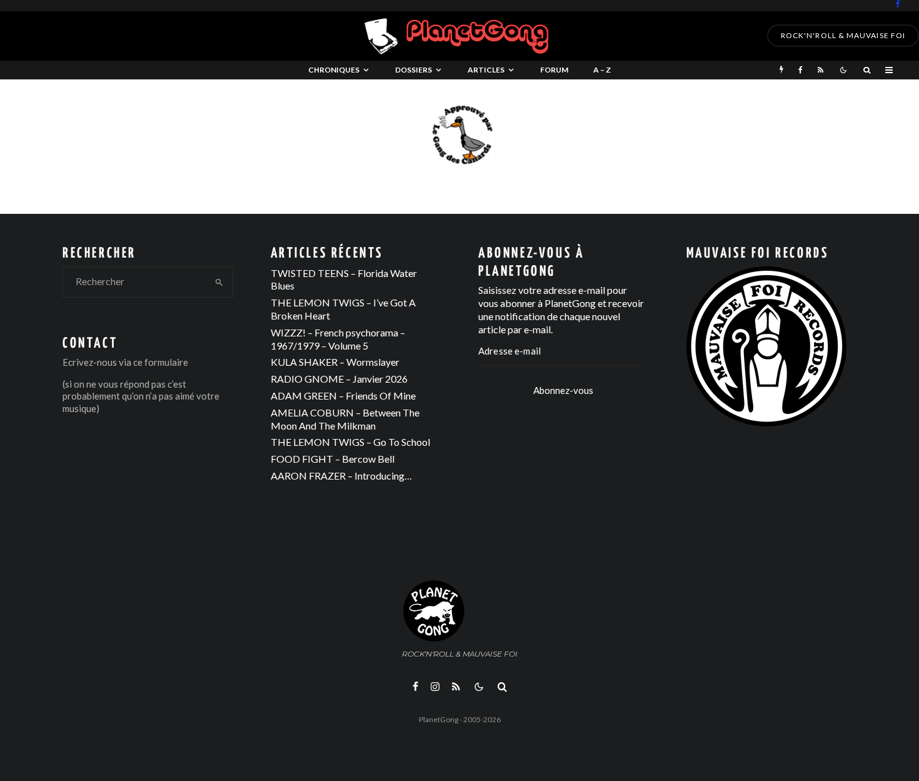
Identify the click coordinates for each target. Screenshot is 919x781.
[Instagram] (435, 687)
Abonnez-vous (563, 390)
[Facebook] (897, 4)
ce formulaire (160, 362)
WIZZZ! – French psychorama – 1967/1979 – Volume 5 (338, 338)
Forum (554, 69)
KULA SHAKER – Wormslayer (335, 362)
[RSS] (820, 70)
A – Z (602, 69)
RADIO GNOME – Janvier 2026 (339, 379)
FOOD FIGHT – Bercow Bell (332, 459)
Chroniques (333, 69)
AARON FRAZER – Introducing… (341, 475)
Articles (486, 69)
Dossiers (413, 69)
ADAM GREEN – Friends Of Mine (343, 395)
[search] (219, 282)
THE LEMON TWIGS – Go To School (350, 442)
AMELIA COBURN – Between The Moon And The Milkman (345, 418)
